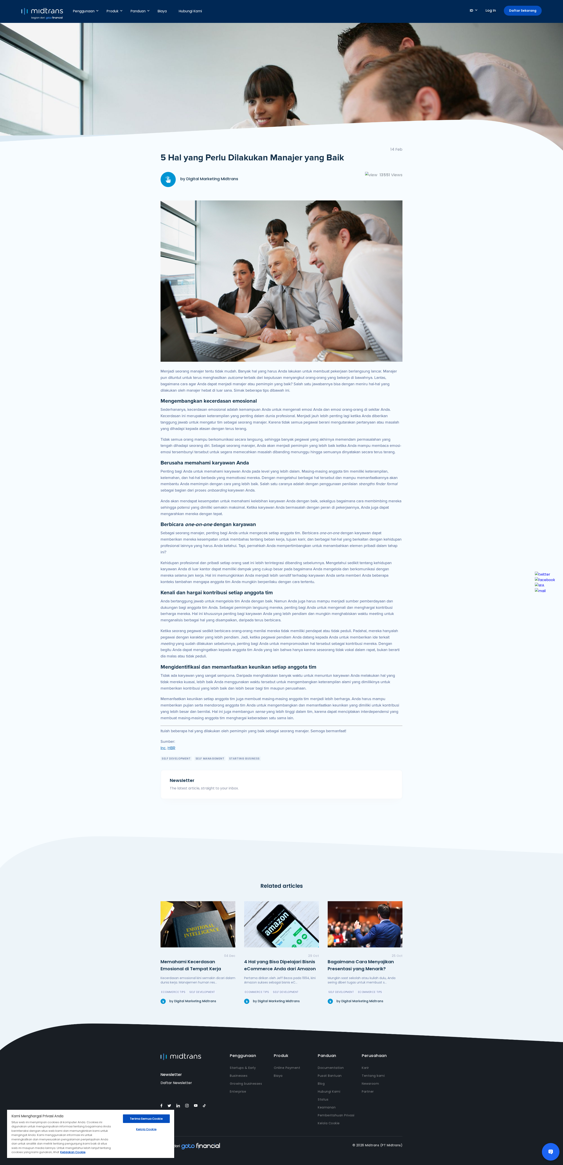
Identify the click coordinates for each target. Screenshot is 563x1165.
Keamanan (327, 1107)
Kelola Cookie (329, 1123)
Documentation (331, 1068)
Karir (365, 1068)
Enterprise (238, 1091)
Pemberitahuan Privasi (336, 1115)
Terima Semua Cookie (146, 1119)
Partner (368, 1091)
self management (210, 758)
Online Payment (287, 1068)
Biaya (162, 11)
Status (323, 1099)
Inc (163, 747)
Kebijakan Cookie (73, 1152)
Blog (321, 1083)
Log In (491, 10)
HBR (171, 747)
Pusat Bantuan (330, 1075)
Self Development (176, 758)
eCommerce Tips (173, 992)
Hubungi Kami (190, 11)
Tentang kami (373, 1075)
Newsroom (370, 1083)
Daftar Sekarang (522, 10)
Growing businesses (246, 1083)
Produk (112, 11)
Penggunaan (84, 11)
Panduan (138, 11)
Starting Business (244, 758)
